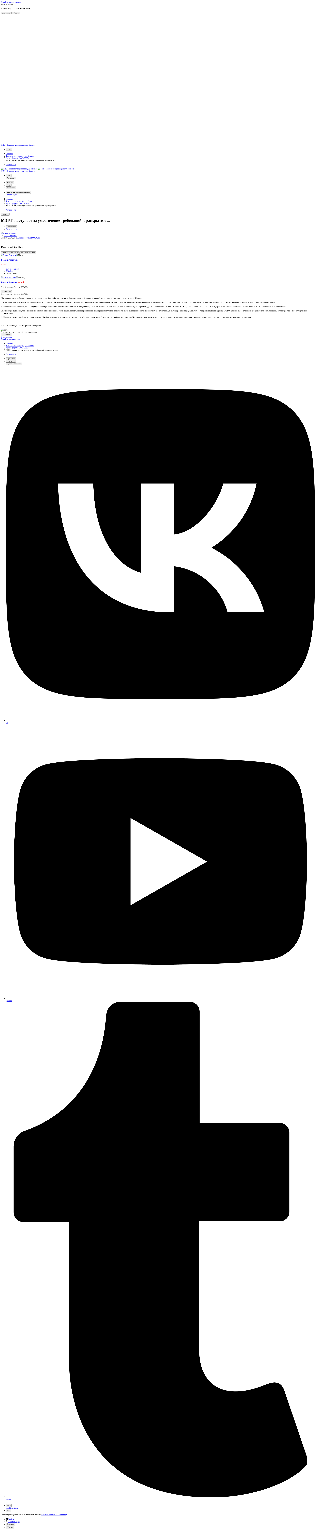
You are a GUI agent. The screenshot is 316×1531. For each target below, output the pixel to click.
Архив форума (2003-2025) (28, 238)
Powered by (54, 1515)
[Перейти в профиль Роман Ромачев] (8, 233)
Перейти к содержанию (11, 2)
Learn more (6, 13)
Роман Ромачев (10, 236)
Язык (9, 1506)
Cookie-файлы (12, 1508)
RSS (8, 1510)
